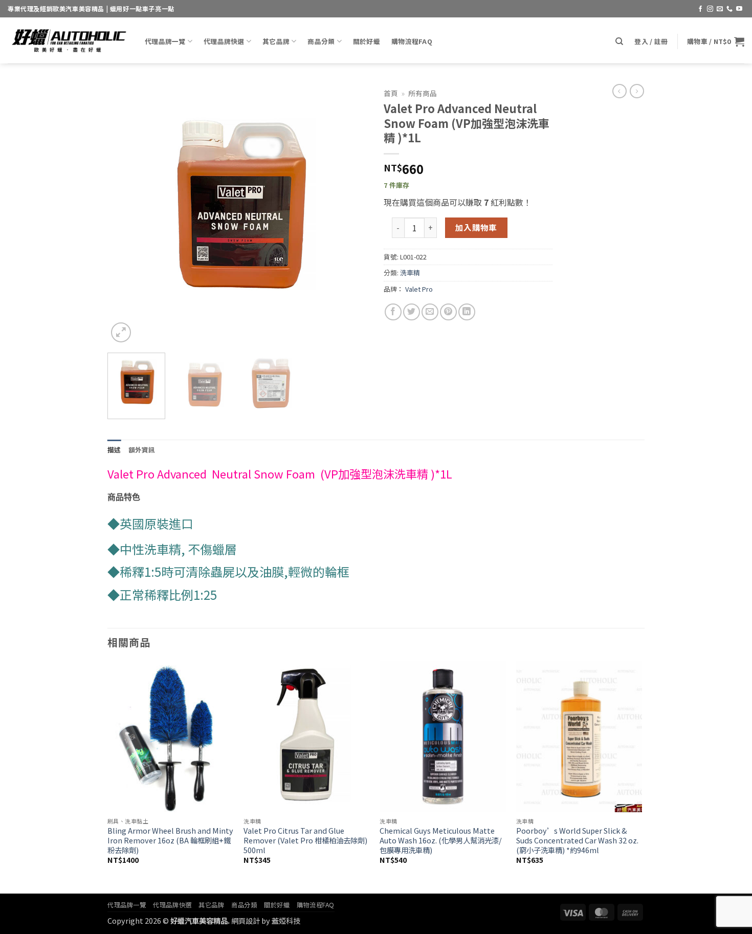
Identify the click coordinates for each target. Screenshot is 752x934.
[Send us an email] (720, 9)
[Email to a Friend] (430, 311)
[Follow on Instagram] (710, 9)
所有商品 (422, 93)
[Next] (350, 214)
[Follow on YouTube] (739, 9)
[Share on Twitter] (411, 311)
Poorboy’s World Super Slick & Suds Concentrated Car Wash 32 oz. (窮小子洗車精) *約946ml (577, 840)
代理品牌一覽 (165, 41)
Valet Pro (419, 289)
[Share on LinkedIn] (466, 311)
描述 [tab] (114, 449)
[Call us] (729, 9)
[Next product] (619, 91)
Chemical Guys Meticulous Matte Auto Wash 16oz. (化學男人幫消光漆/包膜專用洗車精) (441, 840)
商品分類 (321, 41)
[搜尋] (619, 41)
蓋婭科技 (286, 920)
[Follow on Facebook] (700, 9)
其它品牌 (276, 41)
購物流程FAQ (411, 41)
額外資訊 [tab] (142, 449)
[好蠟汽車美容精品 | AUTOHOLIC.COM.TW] (68, 40)
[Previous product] (637, 91)
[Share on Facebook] (393, 311)
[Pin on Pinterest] (448, 311)
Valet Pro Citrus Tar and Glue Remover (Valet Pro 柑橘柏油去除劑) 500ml (305, 840)
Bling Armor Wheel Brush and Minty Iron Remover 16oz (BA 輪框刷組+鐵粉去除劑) (170, 840)
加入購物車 (476, 227)
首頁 (391, 93)
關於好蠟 (366, 41)
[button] (651, 41)
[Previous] (125, 214)
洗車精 (410, 272)
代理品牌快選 (224, 41)
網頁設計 (245, 920)
